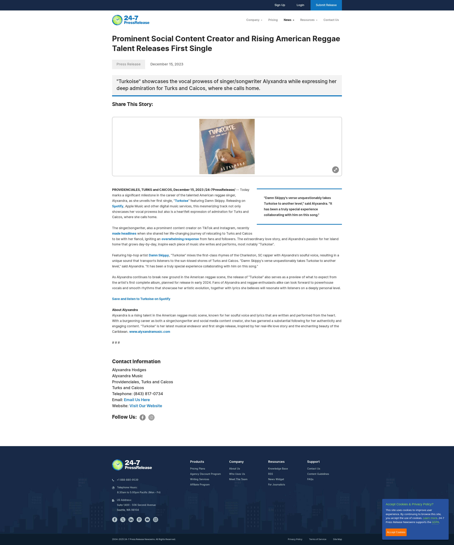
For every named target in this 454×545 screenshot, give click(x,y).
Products (197, 461)
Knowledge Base (278, 469)
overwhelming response (180, 239)
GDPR (435, 522)
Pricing (273, 20)
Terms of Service (317, 539)
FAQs (310, 479)
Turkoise (181, 201)
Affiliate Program (200, 485)
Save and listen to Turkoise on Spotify (141, 299)
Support (313, 461)
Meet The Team (238, 479)
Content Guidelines (318, 474)
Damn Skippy (159, 255)
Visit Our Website (145, 406)
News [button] (288, 20)
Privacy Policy (295, 539)
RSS (270, 474)
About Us (234, 469)
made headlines (124, 233)
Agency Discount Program (205, 474)
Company (236, 461)
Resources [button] (307, 20)
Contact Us (331, 20)
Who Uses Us (237, 474)
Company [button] (253, 20)
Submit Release (326, 5)
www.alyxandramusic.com (149, 331)
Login (300, 5)
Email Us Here (137, 400)
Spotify (117, 206)
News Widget (276, 479)
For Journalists (276, 485)
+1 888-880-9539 (127, 480)
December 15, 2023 (166, 64)
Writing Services (199, 479)
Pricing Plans (197, 469)
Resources (276, 461)
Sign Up (280, 5)
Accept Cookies (396, 532)
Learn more (430, 518)
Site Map (337, 539)
